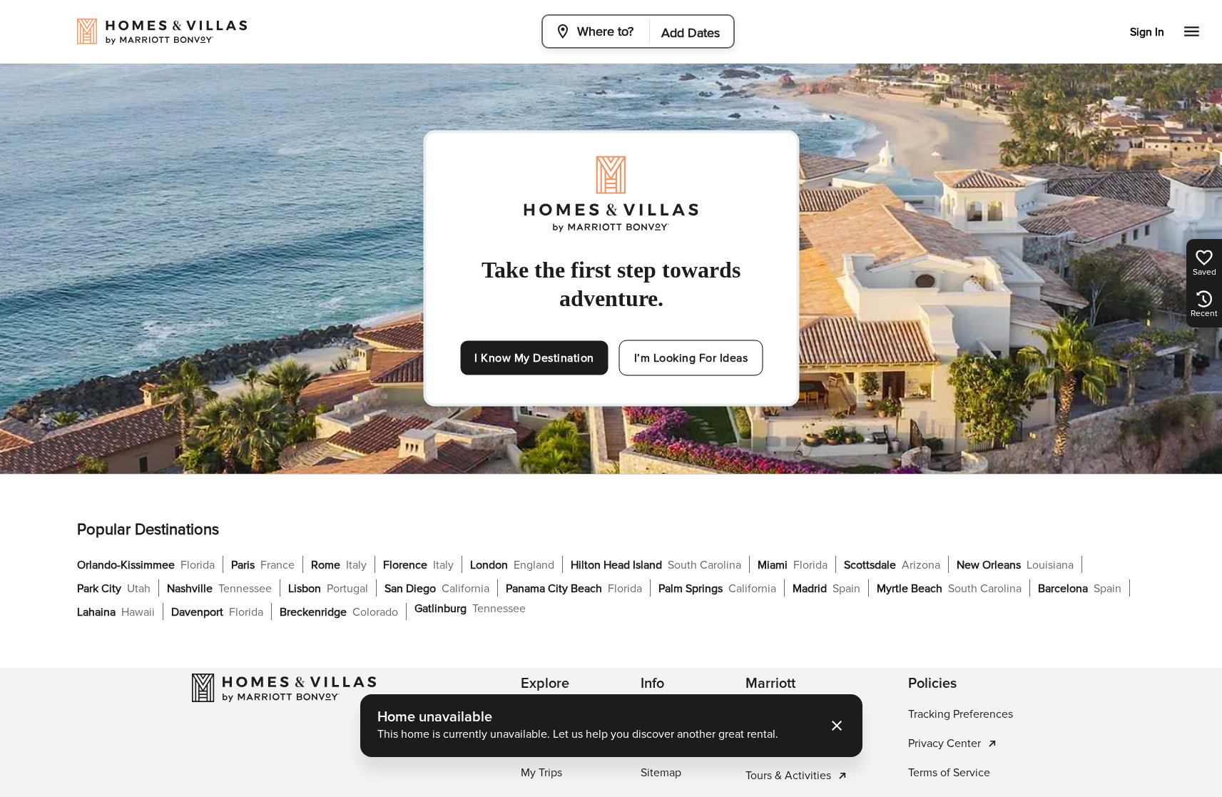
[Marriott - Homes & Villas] (284, 688)
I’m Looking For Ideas (691, 358)
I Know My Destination (534, 358)
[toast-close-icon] (836, 725)
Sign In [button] (1147, 32)
